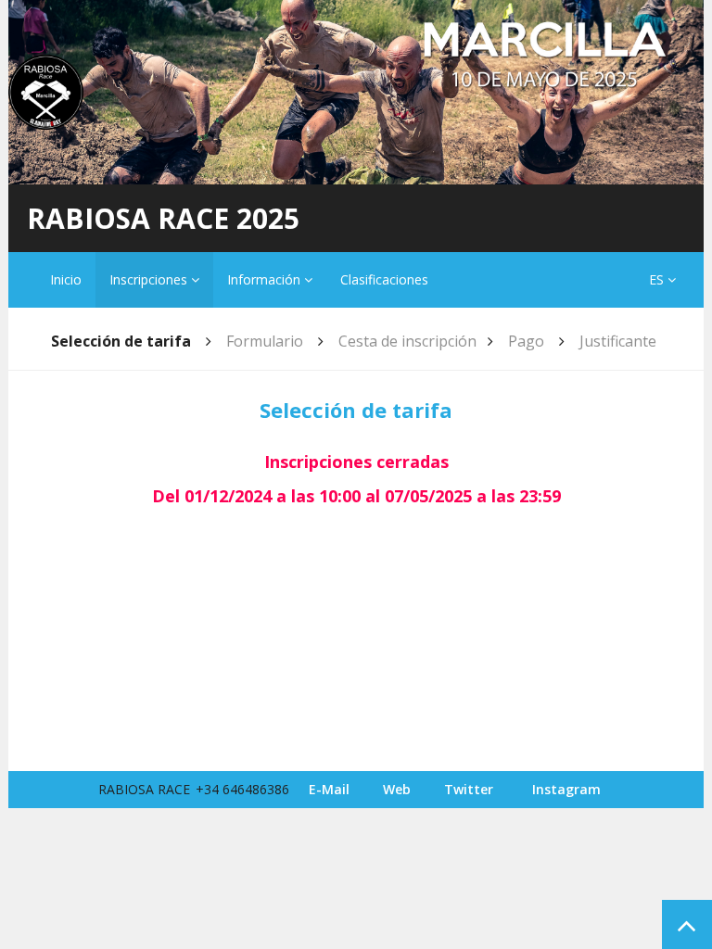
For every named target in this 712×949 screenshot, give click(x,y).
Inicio (66, 279)
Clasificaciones (384, 279)
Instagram (566, 789)
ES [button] (658, 279)
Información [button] (265, 279)
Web (397, 789)
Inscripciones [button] (150, 279)
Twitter (468, 789)
